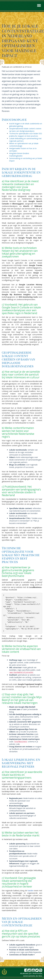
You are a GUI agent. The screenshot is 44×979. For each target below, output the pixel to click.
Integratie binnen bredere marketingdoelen (19, 154)
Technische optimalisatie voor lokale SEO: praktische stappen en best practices (25, 134)
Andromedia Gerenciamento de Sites (32, 974)
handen (30, 890)
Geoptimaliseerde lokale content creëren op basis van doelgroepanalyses (25, 129)
